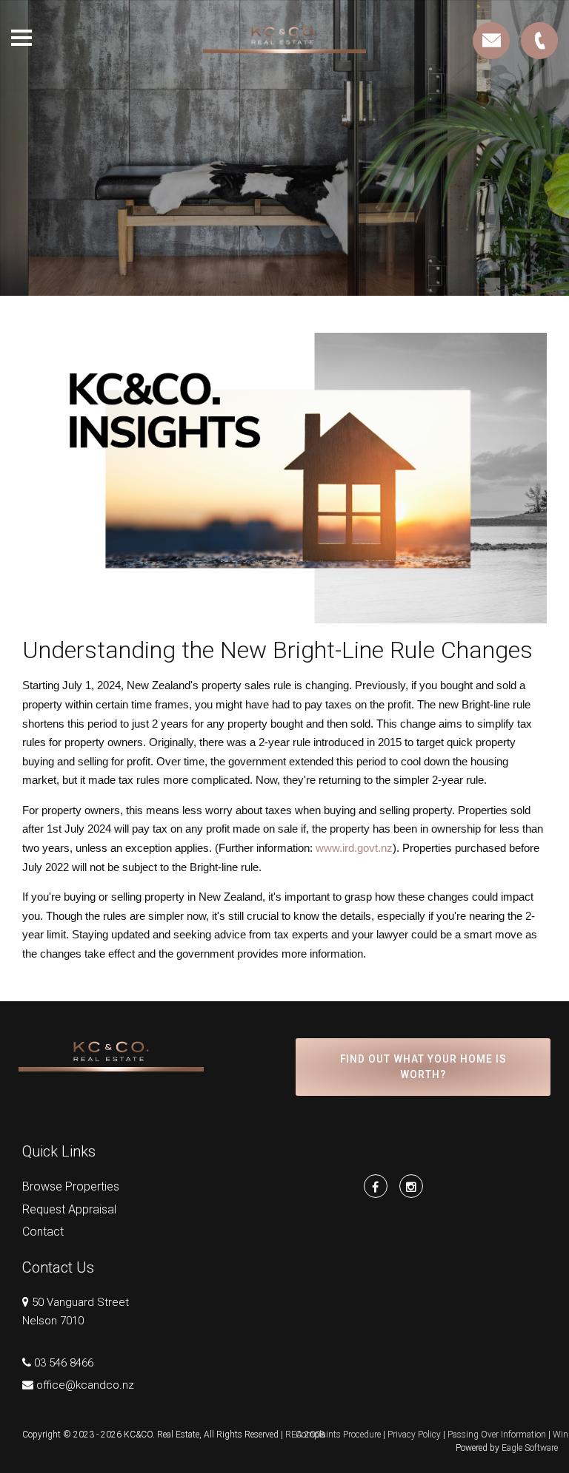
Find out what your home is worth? (423, 1067)
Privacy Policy (414, 1434)
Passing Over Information (496, 1434)
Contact (43, 1232)
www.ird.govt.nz (354, 848)
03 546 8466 (63, 1362)
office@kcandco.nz (85, 1385)
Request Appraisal (69, 1209)
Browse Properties (70, 1186)
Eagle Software (530, 1448)
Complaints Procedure (338, 1434)
